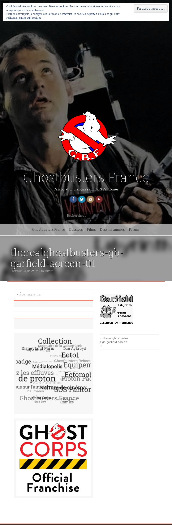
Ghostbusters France (86, 177)
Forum (134, 230)
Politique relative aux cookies (23, 17)
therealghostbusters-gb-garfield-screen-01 (114, 342)
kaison (49, 271)
